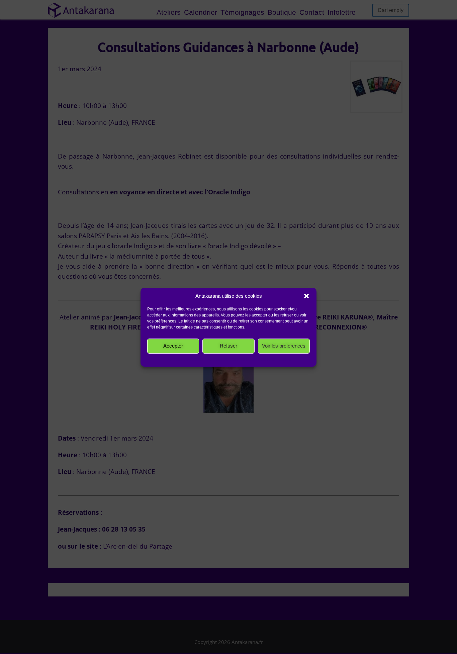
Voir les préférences (283, 346)
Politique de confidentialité (231, 359)
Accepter (173, 346)
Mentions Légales (274, 359)
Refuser (228, 346)
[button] (306, 296)
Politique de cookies (185, 359)
